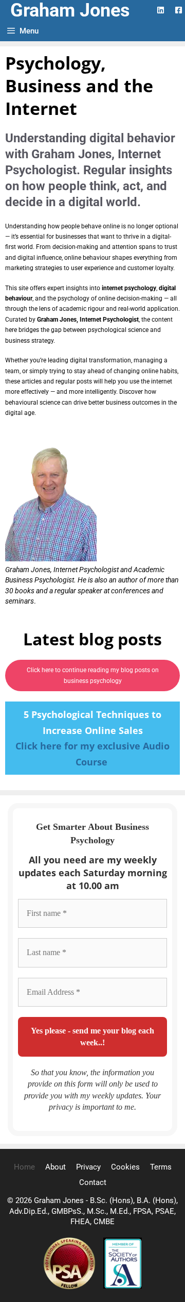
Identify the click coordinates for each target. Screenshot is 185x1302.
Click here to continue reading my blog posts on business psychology (93, 675)
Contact (92, 1182)
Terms (161, 1167)
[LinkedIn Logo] (160, 10)
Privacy (88, 1167)
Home (24, 1167)
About (55, 1167)
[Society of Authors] (122, 1286)
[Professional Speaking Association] (70, 1286)
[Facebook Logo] (178, 10)
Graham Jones (70, 10)
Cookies (125, 1167)
